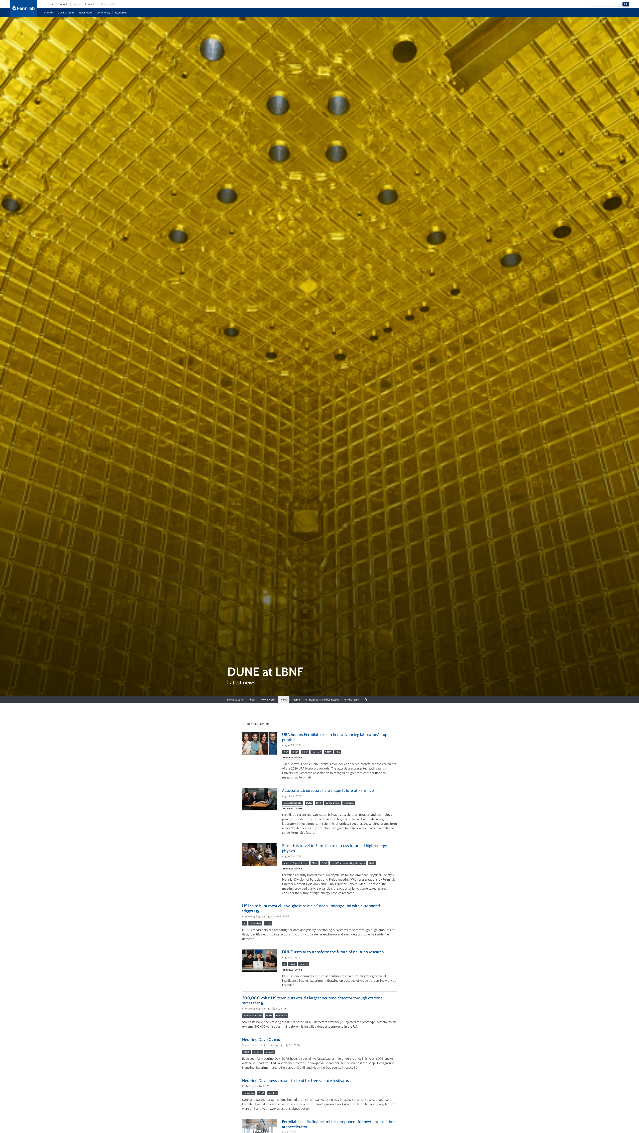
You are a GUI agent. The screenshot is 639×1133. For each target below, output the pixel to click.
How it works (268, 700)
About (63, 4)
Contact (89, 4)
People (296, 700)
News (284, 700)
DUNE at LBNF (66, 12)
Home (50, 4)
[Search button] (366, 700)
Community (103, 12)
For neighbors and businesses (322, 700)
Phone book (107, 4)
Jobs (76, 4)
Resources (121, 12)
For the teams (352, 700)
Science (48, 12)
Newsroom (85, 12)
